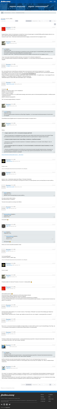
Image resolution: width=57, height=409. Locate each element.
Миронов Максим (9, 161)
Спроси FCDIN (50, 399)
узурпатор (8, 368)
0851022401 (8, 306)
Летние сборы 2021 (6, 18)
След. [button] (54, 384)
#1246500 (53, 104)
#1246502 (53, 123)
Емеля (7, 174)
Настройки (23, 384)
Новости (42, 394)
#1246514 (53, 224)
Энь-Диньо (8, 66)
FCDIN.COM (5, 1)
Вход (54, 1)
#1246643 (53, 286)
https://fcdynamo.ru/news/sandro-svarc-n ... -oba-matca (12, 154)
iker (7, 29)
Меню (51, 1)
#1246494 (53, 41)
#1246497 (53, 82)
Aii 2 (7, 251)
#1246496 (53, 64)
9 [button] (48, 384)
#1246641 (53, 263)
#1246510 (53, 159)
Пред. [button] (40, 384)
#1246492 (53, 27)
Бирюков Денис (8, 407)
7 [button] (45, 384)
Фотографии (43, 399)
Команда (42, 397)
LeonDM (7, 43)
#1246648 (53, 319)
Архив (49, 401)
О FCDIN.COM (43, 401)
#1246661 (53, 366)
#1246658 (53, 344)
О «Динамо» (50, 394)
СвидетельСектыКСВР (10, 84)
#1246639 (53, 249)
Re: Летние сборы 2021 (10, 27)
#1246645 (53, 304)
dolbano (7, 346)
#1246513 (53, 206)
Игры (49, 397)
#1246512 (53, 185)
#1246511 (53, 172)
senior (7, 208)
